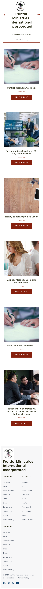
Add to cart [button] (21, 97)
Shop (5, 499)
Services (6, 482)
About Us (7, 495)
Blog (5, 486)
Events (5, 503)
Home (5, 515)
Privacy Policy (8, 519)
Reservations (8, 490)
